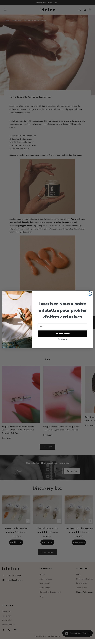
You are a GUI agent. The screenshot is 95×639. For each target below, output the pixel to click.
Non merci (62, 339)
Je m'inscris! (63, 333)
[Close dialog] (90, 294)
